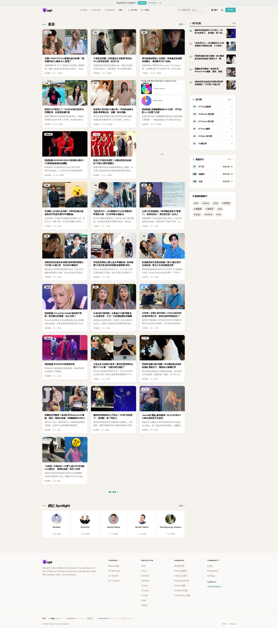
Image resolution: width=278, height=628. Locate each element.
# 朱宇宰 (226, 203)
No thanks (152, 3)
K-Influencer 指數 (182, 595)
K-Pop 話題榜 (202, 106)
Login (209, 566)
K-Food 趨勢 (201, 129)
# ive (219, 214)
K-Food (144, 585)
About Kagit (113, 566)
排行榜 (134, 10)
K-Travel (145, 590)
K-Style (144, 595)
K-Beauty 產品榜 (203, 114)
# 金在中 (209, 209)
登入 (232, 10)
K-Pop (84, 10)
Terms (224, 624)
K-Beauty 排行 (180, 576)
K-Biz (143, 600)
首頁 (143, 566)
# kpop (197, 214)
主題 (120, 10)
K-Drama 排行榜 (203, 121)
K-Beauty (110, 10)
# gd (220, 209)
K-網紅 (146, 10)
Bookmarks (212, 571)
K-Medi (144, 605)
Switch (142, 3)
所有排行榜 (179, 566)
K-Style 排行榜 (202, 136)
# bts (216, 203)
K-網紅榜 (200, 143)
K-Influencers (114, 571)
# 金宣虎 (197, 209)
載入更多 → (113, 492)
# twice (206, 203)
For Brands (113, 576)
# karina (208, 214)
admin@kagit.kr (214, 586)
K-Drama (97, 10)
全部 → (182, 24)
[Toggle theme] (222, 10)
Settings (211, 576)
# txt (196, 203)
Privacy (233, 624)
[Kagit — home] (47, 10)
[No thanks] (160, 3)
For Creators (114, 581)
